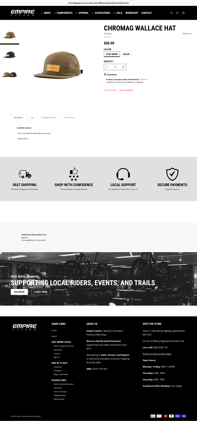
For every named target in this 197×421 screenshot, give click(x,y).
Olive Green (112, 54)
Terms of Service (60, 391)
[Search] (171, 13)
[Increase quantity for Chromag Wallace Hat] (123, 67)
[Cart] (183, 13)
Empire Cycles (21, 416)
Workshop (58, 350)
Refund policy (59, 399)
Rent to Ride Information (64, 384)
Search (54, 336)
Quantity (108, 61)
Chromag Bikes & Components (33, 240)
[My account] (177, 13)
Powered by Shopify (33, 416)
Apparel (107, 37)
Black (126, 54)
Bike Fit (57, 357)
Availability (112, 74)
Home (54, 330)
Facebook (58, 367)
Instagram (58, 370)
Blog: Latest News (61, 374)
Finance (57, 353)
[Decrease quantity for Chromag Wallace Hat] (107, 67)
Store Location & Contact (64, 346)
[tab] (19, 117)
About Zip (58, 388)
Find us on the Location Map (157, 353)
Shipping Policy (60, 395)
